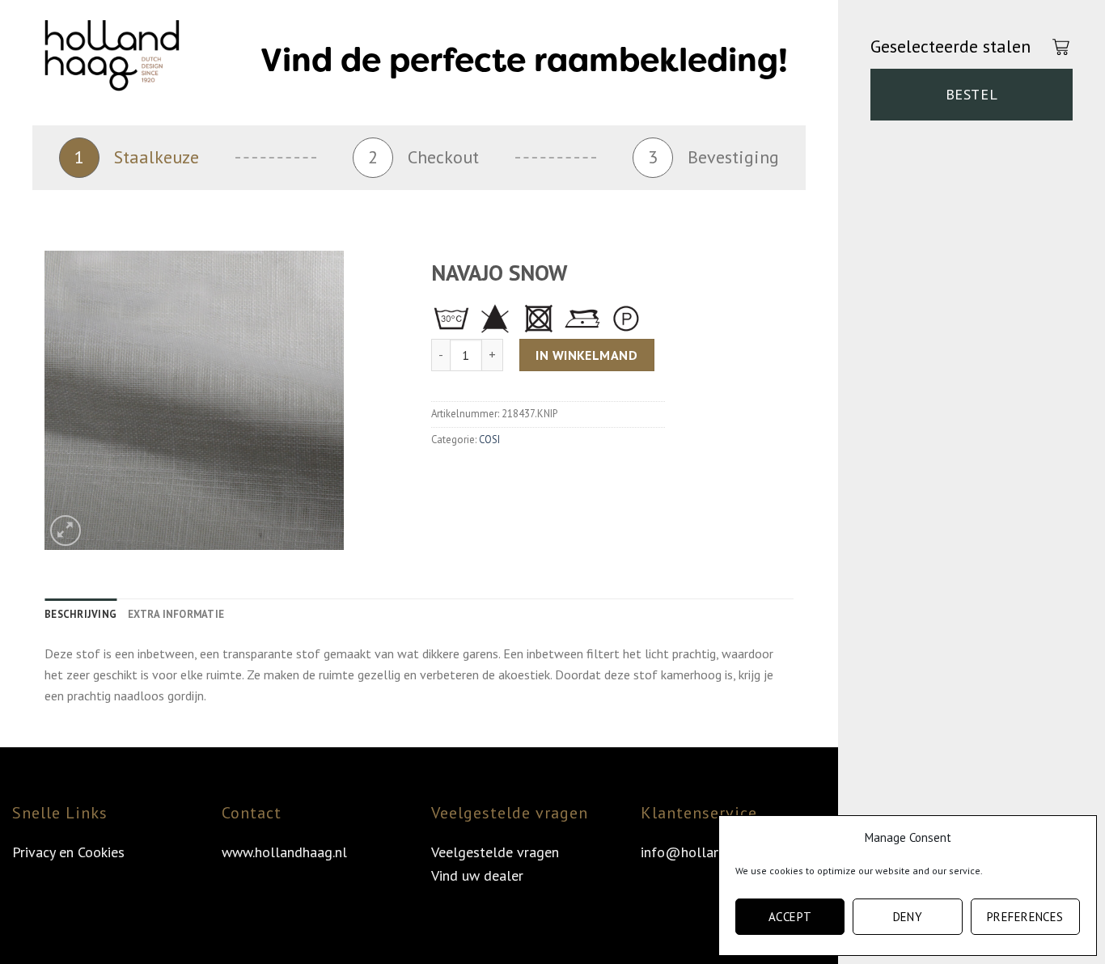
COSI (489, 439)
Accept (790, 916)
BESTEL (971, 94)
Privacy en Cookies (68, 852)
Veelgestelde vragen (495, 852)
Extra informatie (176, 614)
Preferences (1025, 916)
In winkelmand (586, 355)
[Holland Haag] (125, 60)
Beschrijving (80, 614)
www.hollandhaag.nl (284, 852)
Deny (908, 916)
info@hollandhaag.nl (707, 852)
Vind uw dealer (477, 875)
